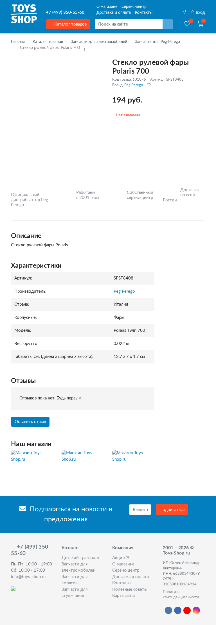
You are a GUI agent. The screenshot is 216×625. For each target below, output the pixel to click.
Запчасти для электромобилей (99, 42)
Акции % (120, 558)
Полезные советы (129, 589)
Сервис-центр (134, 7)
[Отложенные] (187, 24)
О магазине (106, 7)
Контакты (143, 13)
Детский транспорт (81, 558)
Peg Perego (133, 85)
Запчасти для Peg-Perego (157, 42)
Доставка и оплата (113, 13)
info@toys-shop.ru (28, 577)
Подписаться (171, 510)
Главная (18, 42)
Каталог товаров (70, 24)
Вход (200, 13)
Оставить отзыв (30, 422)
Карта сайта (123, 596)
